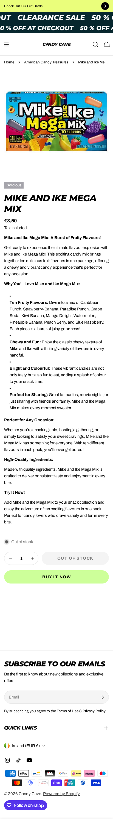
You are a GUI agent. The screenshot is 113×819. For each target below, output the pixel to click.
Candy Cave (30, 794)
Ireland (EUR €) (26, 746)
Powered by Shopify (61, 794)
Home (9, 62)
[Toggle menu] (6, 44)
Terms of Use (67, 711)
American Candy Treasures (46, 62)
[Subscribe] (102, 697)
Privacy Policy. (94, 711)
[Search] (95, 44)
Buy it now (56, 577)
